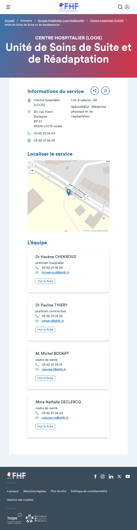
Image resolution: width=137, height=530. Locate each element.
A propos (13, 491)
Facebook (95, 476)
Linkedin (111, 476)
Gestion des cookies (20, 499)
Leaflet (87, 231)
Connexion (128, 7)
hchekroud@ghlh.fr (55, 272)
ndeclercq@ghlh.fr (55, 417)
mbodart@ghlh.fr (54, 369)
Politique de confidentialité (89, 491)
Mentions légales (35, 491)
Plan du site (58, 491)
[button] (95, 91)
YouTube (128, 476)
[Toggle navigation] (8, 7)
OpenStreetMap (96, 231)
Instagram (102, 476)
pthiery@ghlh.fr (53, 320)
